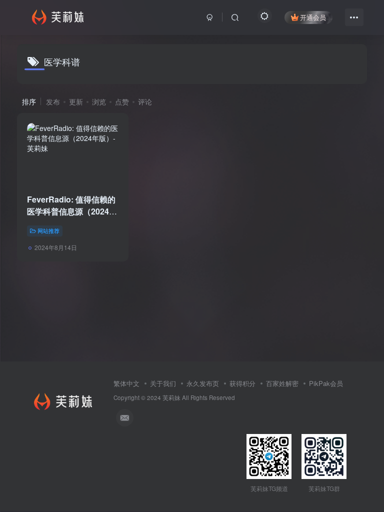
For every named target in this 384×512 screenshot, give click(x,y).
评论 (145, 101)
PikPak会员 (326, 383)
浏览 (99, 101)
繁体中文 (127, 383)
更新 (76, 101)
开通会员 (313, 17)
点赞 (122, 101)
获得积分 (243, 383)
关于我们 (163, 383)
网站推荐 (49, 230)
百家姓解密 (282, 383)
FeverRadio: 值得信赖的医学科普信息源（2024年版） (72, 211)
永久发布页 (202, 383)
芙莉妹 (171, 398)
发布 (53, 101)
